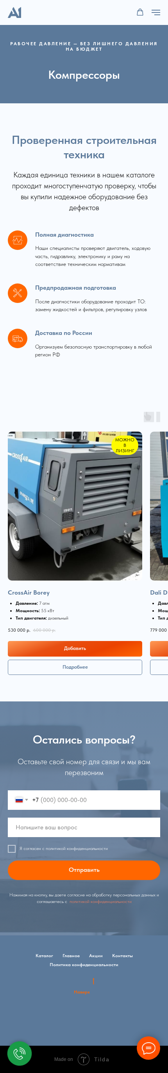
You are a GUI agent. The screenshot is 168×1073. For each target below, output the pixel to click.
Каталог (44, 955)
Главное (71, 955)
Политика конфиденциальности (84, 964)
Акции (96, 955)
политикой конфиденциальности (100, 901)
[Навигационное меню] (156, 12)
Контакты (122, 955)
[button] (140, 12)
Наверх (82, 992)
